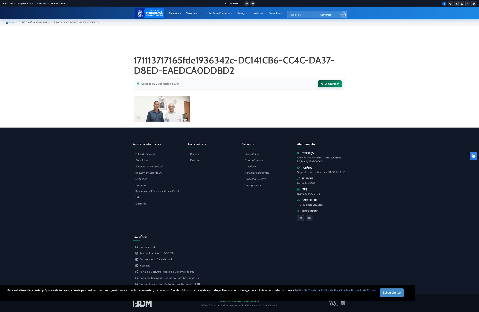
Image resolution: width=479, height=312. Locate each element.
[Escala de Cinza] (456, 3)
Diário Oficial (252, 154)
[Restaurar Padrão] (473, 3)
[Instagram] (300, 218)
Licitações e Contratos (218, 13)
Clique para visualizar (311, 204)
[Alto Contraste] (450, 3)
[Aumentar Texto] (462, 3)
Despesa (195, 160)
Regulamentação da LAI (148, 172)
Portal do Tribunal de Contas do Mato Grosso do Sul (169, 278)
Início (12, 22)
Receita (194, 154)
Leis (137, 197)
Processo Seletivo (255, 179)
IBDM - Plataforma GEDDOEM (241, 301)
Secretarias (192, 13)
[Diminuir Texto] (467, 3)
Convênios (141, 160)
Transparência (253, 185)
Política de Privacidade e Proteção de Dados (348, 290)
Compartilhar (332, 83)
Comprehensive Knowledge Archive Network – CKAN (170, 284)
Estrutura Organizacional (149, 166)
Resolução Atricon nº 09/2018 (157, 253)
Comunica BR (147, 247)
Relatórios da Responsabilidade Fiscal (157, 191)
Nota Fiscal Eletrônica (257, 172)
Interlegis (145, 265)
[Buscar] (344, 14)
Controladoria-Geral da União (156, 259)
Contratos (141, 185)
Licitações (141, 179)
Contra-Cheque (254, 160)
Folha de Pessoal (145, 154)
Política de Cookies (306, 290)
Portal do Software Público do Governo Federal (167, 271)
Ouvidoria (250, 166)
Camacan (174, 13)
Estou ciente (392, 292)
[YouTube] (309, 218)
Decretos (140, 203)
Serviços (242, 13)
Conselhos (274, 13)
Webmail (258, 13)
